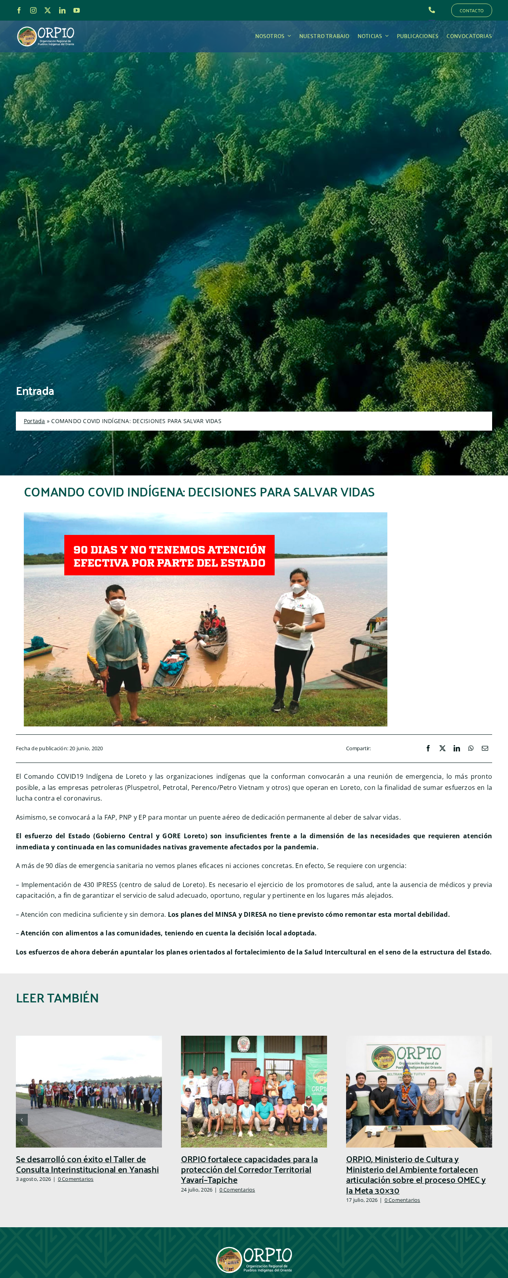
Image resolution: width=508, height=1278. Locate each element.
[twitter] (47, 10)
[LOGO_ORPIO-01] (45, 27)
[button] (22, 1120)
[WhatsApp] (471, 748)
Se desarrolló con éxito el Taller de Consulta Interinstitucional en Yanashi (87, 1163)
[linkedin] (62, 10)
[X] (442, 748)
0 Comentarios (76, 1178)
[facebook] (19, 10)
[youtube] (76, 10)
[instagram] (33, 10)
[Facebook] (428, 748)
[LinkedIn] (457, 748)
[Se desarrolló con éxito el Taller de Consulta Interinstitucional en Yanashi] (89, 1040)
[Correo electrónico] (485, 748)
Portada (34, 421)
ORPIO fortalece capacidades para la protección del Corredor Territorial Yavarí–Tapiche (249, 1169)
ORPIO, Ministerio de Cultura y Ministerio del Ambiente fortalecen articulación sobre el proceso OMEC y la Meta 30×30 (416, 1174)
